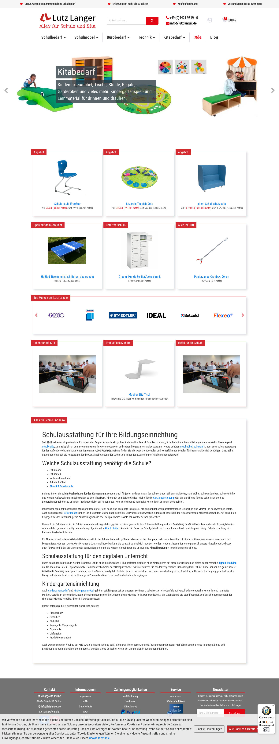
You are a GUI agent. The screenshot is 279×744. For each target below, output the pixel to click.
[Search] (152, 21)
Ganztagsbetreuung (163, 497)
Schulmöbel (186, 446)
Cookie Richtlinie (99, 738)
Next (273, 90)
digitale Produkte (227, 563)
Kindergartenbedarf (58, 590)
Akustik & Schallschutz (61, 486)
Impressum (85, 696)
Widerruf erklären (176, 701)
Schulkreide (48, 446)
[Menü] (273, 706)
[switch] (266, 729)
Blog (214, 37)
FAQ (85, 711)
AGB (85, 701)
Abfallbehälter (112, 528)
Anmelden (175, 696)
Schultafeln (199, 446)
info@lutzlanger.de (183, 23)
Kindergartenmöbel (84, 590)
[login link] (209, 21)
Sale (198, 37)
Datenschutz (85, 706)
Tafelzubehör (70, 513)
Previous (6, 90)
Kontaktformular (51, 711)
